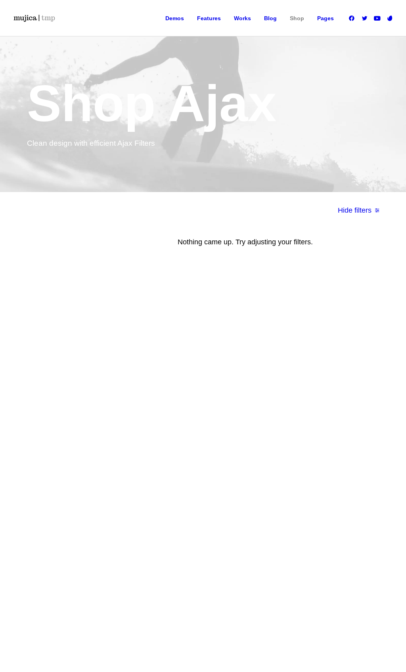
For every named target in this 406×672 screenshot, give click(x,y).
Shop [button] (297, 18)
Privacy (295, 406)
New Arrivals (193, 418)
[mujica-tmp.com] (34, 18)
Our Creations (248, 370)
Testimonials (246, 382)
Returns (295, 382)
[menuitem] (175, 18)
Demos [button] (174, 18)
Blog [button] (270, 18)
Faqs (292, 358)
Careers (242, 406)
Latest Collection (198, 429)
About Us (243, 358)
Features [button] (209, 18)
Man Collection (196, 394)
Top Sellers (192, 453)
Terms (293, 394)
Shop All (188, 358)
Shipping (296, 370)
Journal (241, 394)
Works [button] (242, 18)
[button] (353, 18)
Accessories (193, 406)
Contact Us (245, 418)
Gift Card (189, 441)
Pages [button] (325, 18)
